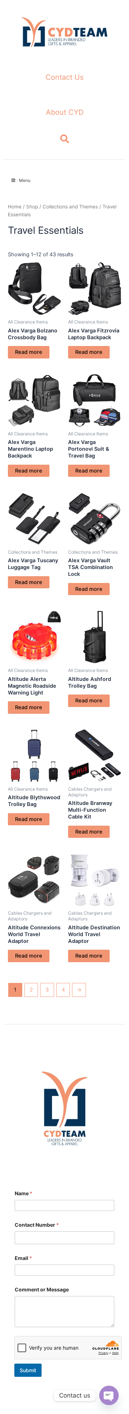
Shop (32, 206)
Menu (24, 180)
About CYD (64, 112)
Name (23, 1193)
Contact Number (37, 1225)
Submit (28, 1370)
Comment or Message (42, 1289)
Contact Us (64, 77)
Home (15, 206)
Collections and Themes (70, 206)
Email (23, 1258)
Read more (28, 352)
